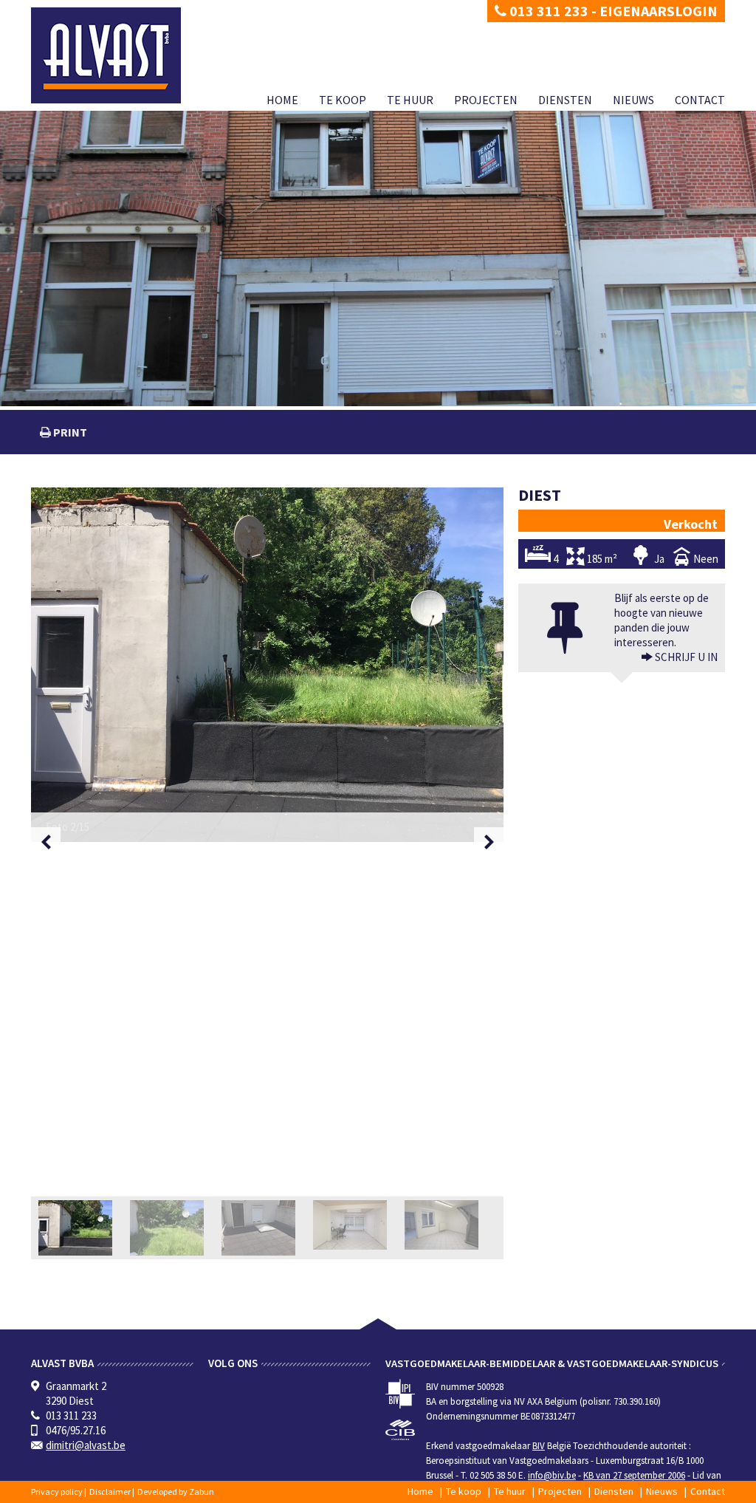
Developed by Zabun (175, 1491)
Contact (700, 99)
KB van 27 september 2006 (634, 1475)
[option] (267, 664)
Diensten (565, 99)
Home (282, 99)
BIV (538, 1445)
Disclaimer (110, 1491)
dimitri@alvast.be (86, 1445)
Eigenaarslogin (658, 10)
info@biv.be (552, 1475)
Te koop (342, 99)
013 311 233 (547, 10)
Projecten (486, 99)
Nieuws (633, 99)
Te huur (410, 99)
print (69, 432)
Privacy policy (57, 1491)
